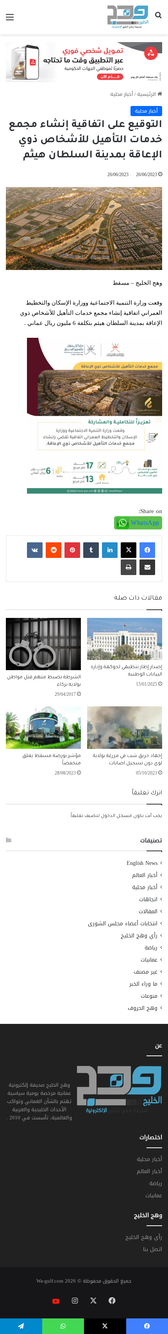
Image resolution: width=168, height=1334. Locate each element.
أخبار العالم (144, 875)
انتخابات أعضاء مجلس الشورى (122, 923)
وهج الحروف (142, 1008)
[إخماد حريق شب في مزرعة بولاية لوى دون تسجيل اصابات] (124, 727)
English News (142, 863)
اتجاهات (148, 899)
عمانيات (149, 960)
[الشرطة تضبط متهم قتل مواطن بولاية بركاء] (43, 644)
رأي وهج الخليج (139, 936)
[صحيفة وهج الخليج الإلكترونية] (127, 17)
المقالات (148, 911)
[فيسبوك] (147, 550)
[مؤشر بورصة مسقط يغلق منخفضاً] (43, 727)
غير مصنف (145, 972)
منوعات (149, 996)
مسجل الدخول (116, 816)
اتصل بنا (152, 1249)
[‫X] (128, 550)
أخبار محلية (121, 94)
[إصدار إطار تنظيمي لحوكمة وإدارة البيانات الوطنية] (124, 639)
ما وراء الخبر (143, 984)
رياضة (151, 948)
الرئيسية (147, 94)
